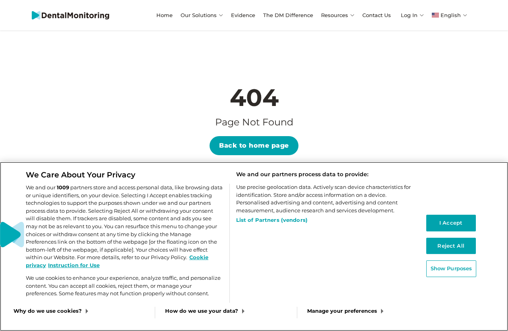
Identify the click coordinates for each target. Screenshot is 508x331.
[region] (254, 246)
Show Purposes (451, 269)
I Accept (450, 222)
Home (164, 15)
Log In (409, 15)
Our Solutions (199, 15)
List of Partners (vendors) (272, 220)
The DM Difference (288, 15)
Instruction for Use (74, 265)
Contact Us (376, 15)
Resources (334, 15)
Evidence (243, 15)
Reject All (450, 245)
